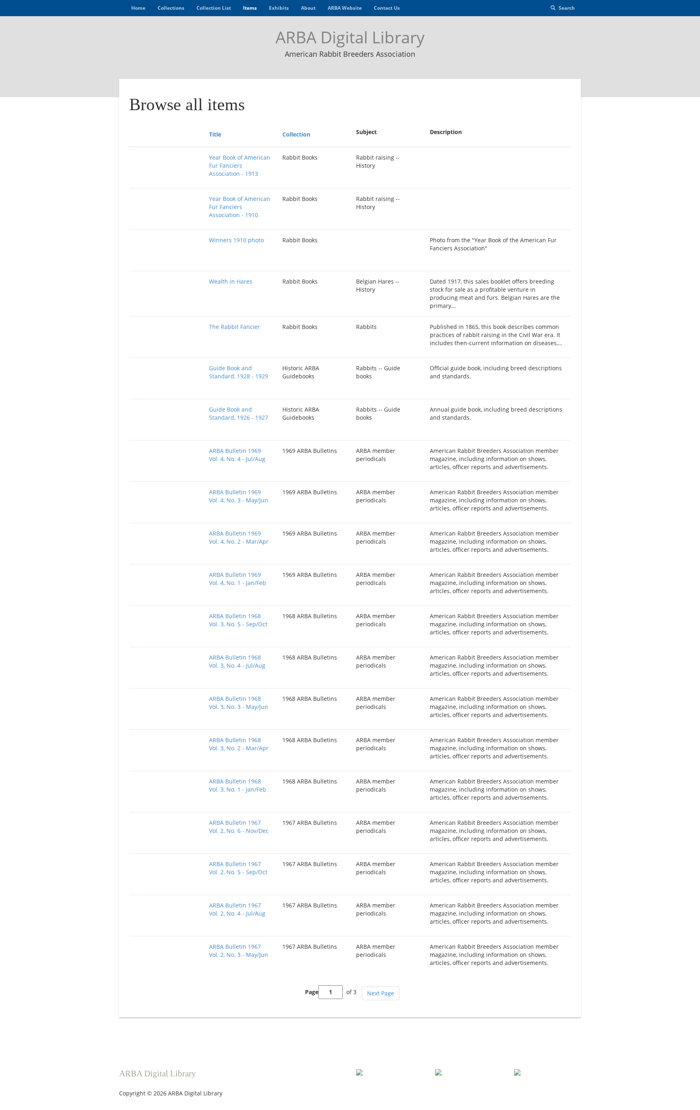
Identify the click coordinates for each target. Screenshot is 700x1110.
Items (250, 7)
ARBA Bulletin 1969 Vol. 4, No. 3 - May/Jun (238, 496)
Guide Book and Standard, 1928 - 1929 (238, 372)
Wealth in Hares (230, 281)
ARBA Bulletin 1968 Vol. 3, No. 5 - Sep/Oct (238, 620)
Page (311, 992)
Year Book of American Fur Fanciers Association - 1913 (239, 165)
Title (215, 134)
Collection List (213, 7)
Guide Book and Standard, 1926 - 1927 (238, 413)
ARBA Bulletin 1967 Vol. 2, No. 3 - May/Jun (238, 950)
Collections (171, 7)
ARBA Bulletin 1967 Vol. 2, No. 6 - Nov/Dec (239, 827)
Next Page (380, 993)
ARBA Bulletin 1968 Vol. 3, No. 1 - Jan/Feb (237, 785)
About (308, 7)
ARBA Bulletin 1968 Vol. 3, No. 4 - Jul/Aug (237, 661)
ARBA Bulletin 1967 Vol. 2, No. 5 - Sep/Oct (238, 868)
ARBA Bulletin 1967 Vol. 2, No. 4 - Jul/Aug (237, 909)
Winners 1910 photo (236, 240)
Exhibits (279, 7)
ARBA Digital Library (350, 37)
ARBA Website (345, 7)
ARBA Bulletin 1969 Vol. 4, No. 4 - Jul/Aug (237, 455)
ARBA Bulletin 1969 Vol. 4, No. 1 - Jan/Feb (237, 579)
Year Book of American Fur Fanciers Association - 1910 (239, 207)
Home (138, 7)
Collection (296, 134)
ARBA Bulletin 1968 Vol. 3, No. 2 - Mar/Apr (239, 744)
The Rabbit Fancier (234, 327)
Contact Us (387, 7)
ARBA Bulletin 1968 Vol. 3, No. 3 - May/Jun (238, 703)
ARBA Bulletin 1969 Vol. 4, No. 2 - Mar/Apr (239, 537)
